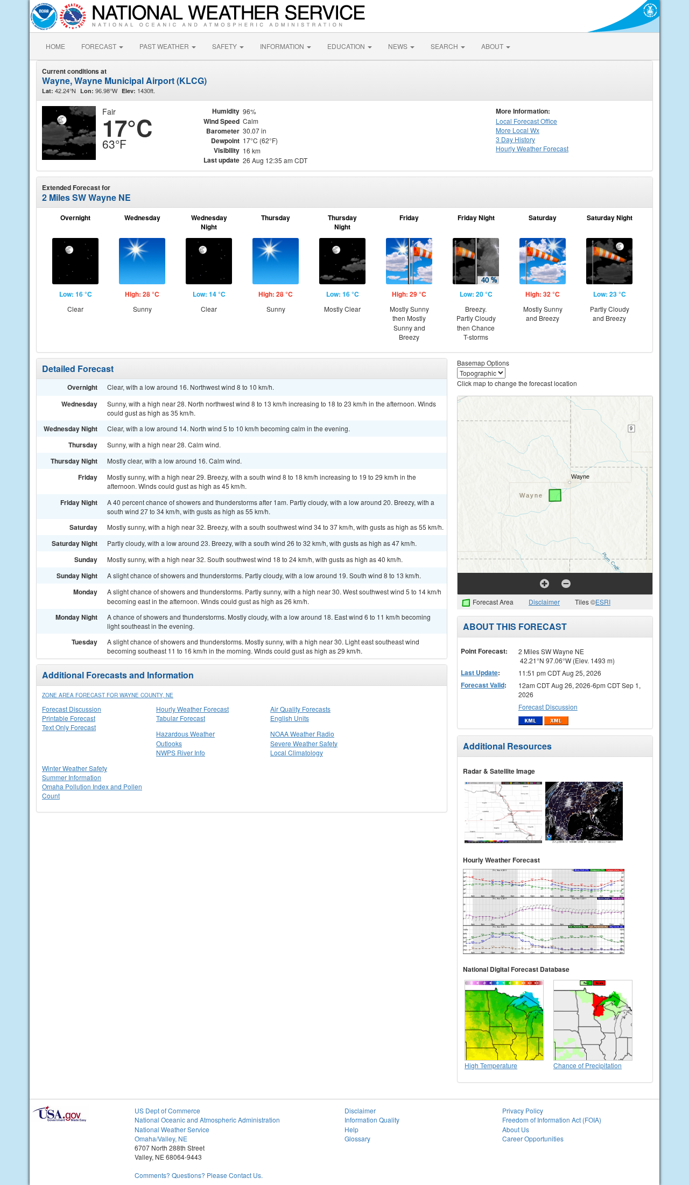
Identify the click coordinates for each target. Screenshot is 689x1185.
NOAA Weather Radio (302, 733)
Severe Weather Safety (304, 743)
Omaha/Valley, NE (161, 1138)
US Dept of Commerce (167, 1110)
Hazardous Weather (185, 733)
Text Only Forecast (69, 727)
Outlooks (169, 743)
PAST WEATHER (165, 46)
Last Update (479, 672)
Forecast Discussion (71, 708)
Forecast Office (526, 120)
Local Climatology (296, 752)
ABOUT (493, 46)
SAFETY (225, 46)
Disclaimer (544, 601)
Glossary (357, 1138)
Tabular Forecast (180, 718)
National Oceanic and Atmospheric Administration (207, 1119)
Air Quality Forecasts (300, 708)
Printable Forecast (68, 718)
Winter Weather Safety (74, 768)
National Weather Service (172, 1129)
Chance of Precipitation (587, 1065)
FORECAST (99, 46)
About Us (515, 1129)
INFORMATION (283, 46)
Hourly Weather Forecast (192, 708)
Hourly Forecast (532, 148)
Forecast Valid (482, 685)
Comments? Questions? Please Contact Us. (199, 1175)
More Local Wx (517, 130)
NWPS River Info (180, 752)
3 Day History (515, 139)
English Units (289, 718)
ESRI (602, 601)
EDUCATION (347, 46)
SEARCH (445, 46)
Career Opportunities (533, 1138)
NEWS (398, 46)
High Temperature (491, 1065)
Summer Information (71, 777)
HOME (55, 46)
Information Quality (371, 1119)
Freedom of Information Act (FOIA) (551, 1119)
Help (351, 1129)
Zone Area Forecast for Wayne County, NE (107, 695)
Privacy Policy (522, 1110)
